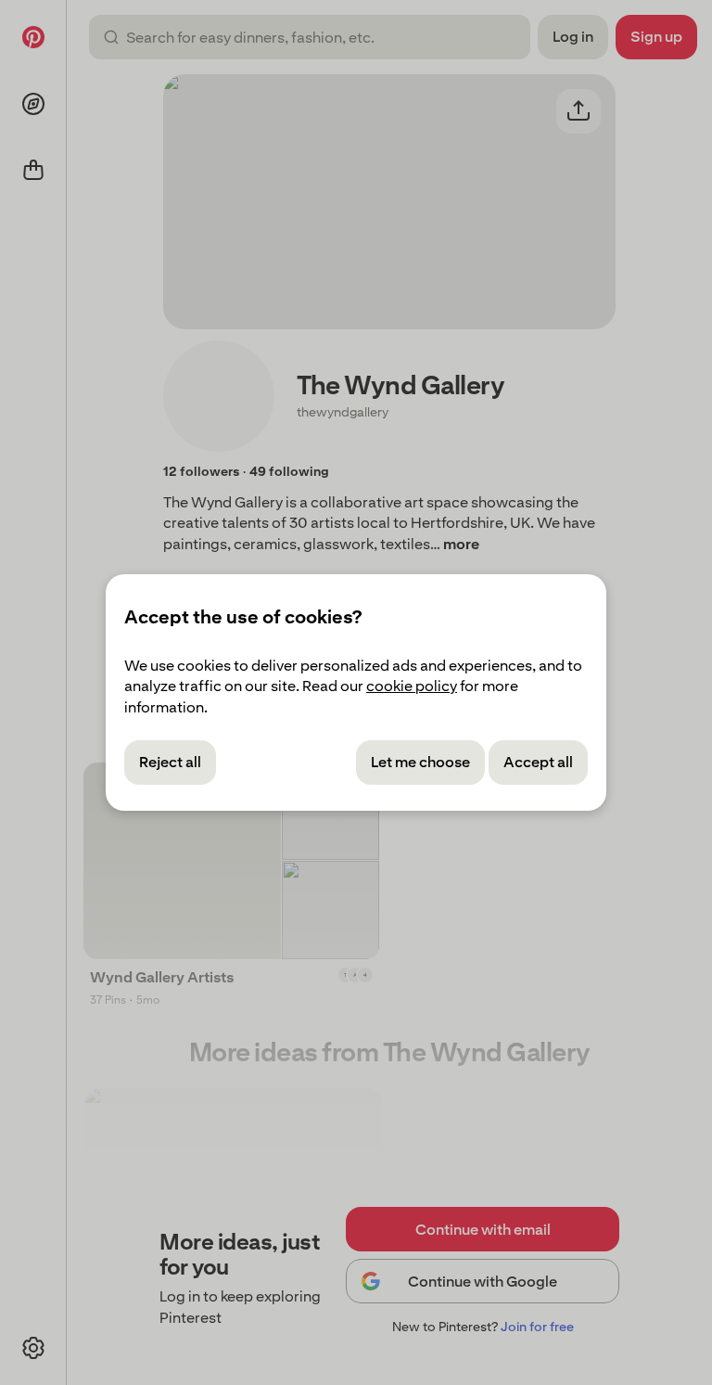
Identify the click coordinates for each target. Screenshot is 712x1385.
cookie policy (411, 686)
